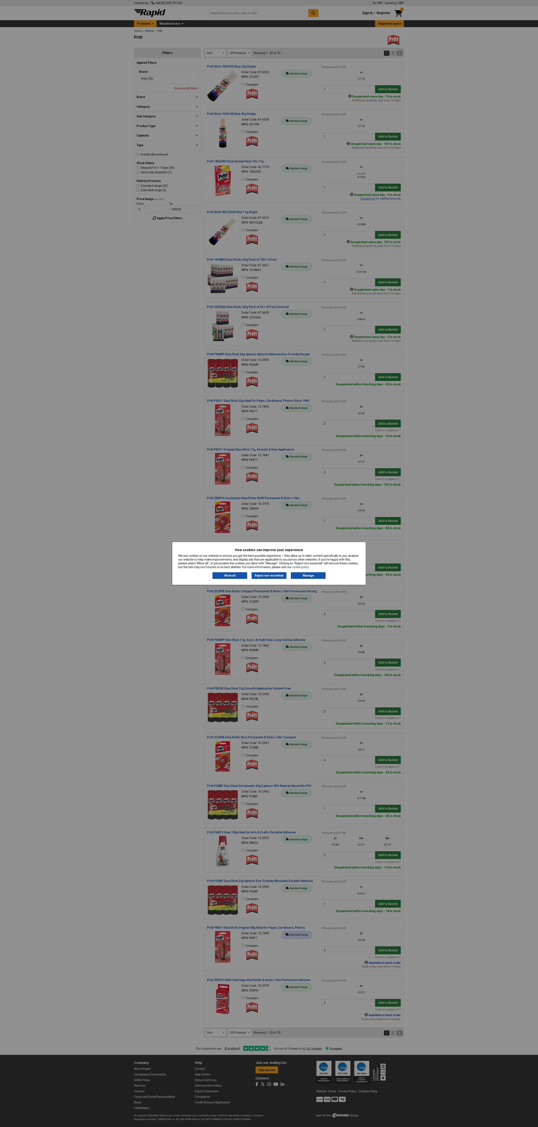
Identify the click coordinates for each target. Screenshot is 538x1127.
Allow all (230, 575)
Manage (308, 575)
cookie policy (300, 567)
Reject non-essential (269, 575)
